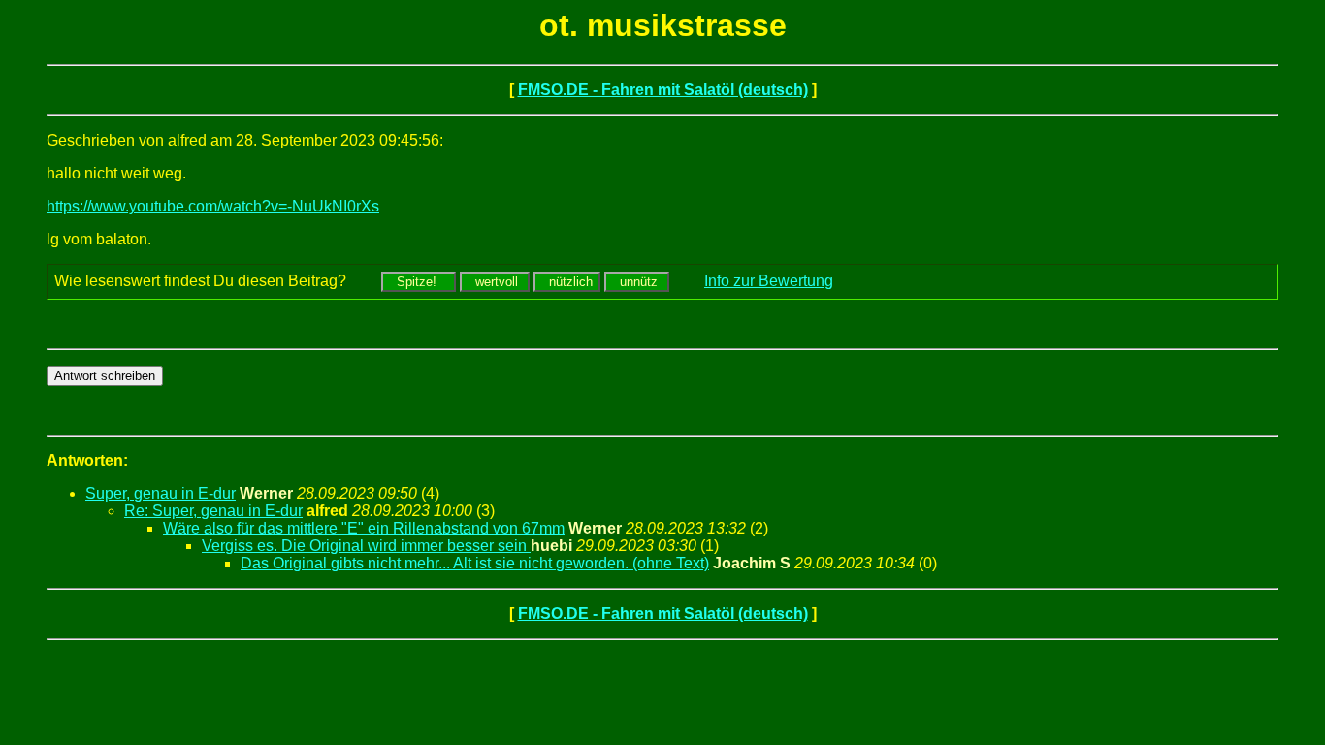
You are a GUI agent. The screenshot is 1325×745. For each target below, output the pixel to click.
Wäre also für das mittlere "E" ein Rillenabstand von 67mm (364, 528)
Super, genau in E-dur (160, 493)
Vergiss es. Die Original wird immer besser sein (366, 545)
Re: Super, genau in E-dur (213, 510)
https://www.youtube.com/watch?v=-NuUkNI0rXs (213, 206)
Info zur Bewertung (768, 281)
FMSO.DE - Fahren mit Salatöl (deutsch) (663, 89)
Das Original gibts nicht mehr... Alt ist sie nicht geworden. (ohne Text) (475, 563)
